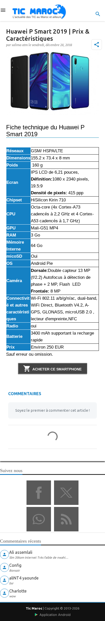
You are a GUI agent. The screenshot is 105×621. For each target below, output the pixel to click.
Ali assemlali (20, 552)
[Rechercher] (98, 14)
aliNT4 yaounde (23, 578)
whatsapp (39, 519)
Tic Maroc (34, 608)
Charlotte (18, 591)
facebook (39, 492)
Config (15, 565)
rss (66, 519)
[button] (96, 44)
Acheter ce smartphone (57, 369)
